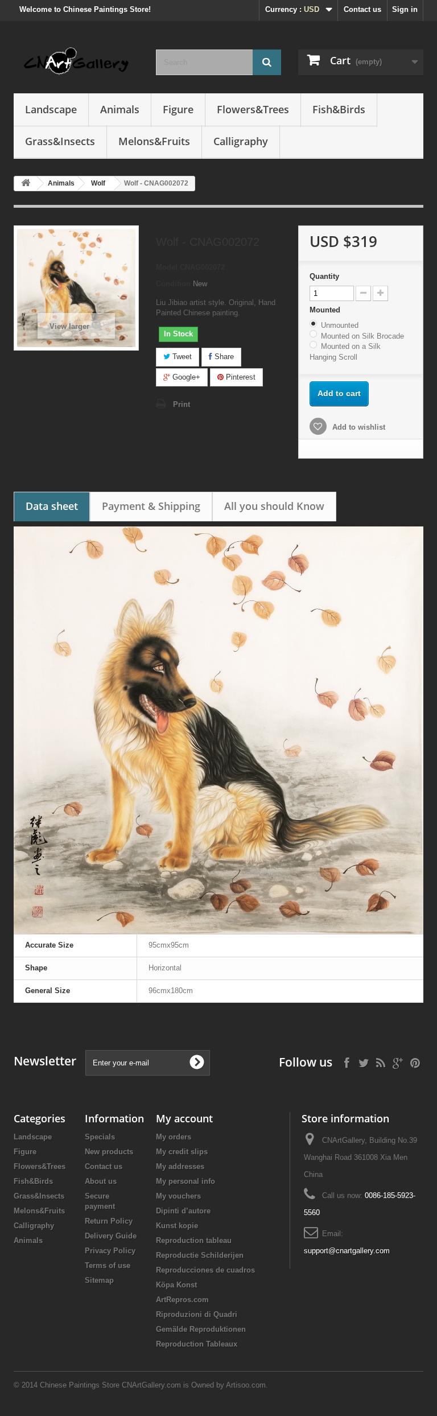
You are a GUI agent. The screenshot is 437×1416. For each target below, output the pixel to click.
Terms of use (107, 1265)
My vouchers (178, 1196)
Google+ (185, 377)
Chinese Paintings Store (79, 1385)
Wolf (98, 183)
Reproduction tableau (194, 1240)
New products (109, 1151)
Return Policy (109, 1221)
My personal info (185, 1181)
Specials (100, 1137)
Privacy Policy (110, 1250)
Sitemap (99, 1280)
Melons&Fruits (154, 141)
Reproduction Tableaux (196, 1344)
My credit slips (182, 1151)
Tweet (181, 356)
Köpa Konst (176, 1285)
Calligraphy (240, 141)
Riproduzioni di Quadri (196, 1314)
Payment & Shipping (151, 506)
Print (181, 404)
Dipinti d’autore (183, 1211)
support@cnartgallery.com (347, 1250)
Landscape (51, 109)
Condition (173, 283)
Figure (178, 109)
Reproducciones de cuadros (205, 1270)
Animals (119, 109)
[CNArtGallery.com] (76, 61)
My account (184, 1118)
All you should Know (274, 506)
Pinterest (239, 377)
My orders (173, 1137)
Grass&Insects (60, 141)
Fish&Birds (338, 109)
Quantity (324, 276)
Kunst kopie (177, 1225)
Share (223, 356)
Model (167, 267)
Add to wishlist (357, 427)
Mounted (326, 310)
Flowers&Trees (253, 109)
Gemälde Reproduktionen (201, 1329)
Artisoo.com (246, 1385)
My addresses (180, 1166)
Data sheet (52, 506)
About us (101, 1181)
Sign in (405, 9)
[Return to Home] (25, 183)
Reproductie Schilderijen (200, 1255)
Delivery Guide (111, 1236)
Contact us (362, 9)
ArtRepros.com (182, 1299)
